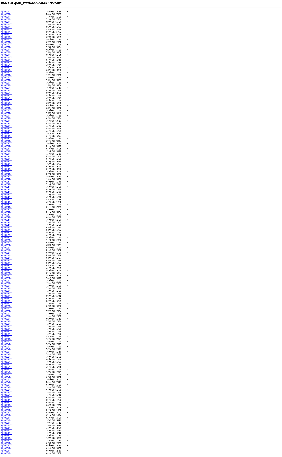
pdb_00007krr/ (6, 383)
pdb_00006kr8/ (6, 295)
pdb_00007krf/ (6, 364)
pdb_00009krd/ (6, 419)
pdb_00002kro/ (6, 99)
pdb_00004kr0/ (6, 175)
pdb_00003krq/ (6, 158)
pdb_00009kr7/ (6, 409)
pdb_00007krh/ (6, 368)
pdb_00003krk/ (6, 148)
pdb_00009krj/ (6, 429)
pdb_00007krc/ (6, 359)
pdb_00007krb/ (6, 358)
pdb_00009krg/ (6, 424)
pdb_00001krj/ (6, 38)
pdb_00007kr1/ (6, 341)
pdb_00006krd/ (6, 302)
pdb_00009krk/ (6, 430)
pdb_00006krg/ (6, 307)
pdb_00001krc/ (6, 29)
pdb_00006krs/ (6, 326)
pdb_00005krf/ (6, 252)
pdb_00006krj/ (6, 312)
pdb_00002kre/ (6, 82)
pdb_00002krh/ (6, 87)
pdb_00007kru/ (6, 387)
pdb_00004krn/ (6, 208)
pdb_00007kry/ (6, 394)
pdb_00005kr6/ (6, 237)
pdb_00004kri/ (6, 203)
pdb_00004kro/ (6, 209)
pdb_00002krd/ (6, 81)
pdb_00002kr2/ (6, 64)
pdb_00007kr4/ (6, 346)
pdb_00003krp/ (6, 156)
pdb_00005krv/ (6, 277)
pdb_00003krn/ (6, 153)
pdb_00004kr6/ (6, 184)
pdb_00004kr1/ (6, 176)
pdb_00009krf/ (6, 422)
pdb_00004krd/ (6, 194)
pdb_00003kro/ (6, 155)
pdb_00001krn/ (6, 43)
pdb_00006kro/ (6, 320)
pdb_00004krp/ (6, 211)
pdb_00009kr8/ (6, 411)
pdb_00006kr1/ (6, 283)
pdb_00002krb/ (6, 77)
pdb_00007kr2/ (6, 343)
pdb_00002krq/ (6, 102)
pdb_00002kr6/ (6, 71)
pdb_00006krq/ (6, 323)
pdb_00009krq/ (6, 440)
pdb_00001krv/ (6, 56)
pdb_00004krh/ (6, 201)
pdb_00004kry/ (6, 224)
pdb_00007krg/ (6, 366)
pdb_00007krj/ (6, 371)
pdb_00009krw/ (6, 450)
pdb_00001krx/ (6, 59)
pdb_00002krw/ (6, 112)
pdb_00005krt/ (6, 274)
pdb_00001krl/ (6, 39)
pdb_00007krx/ (6, 392)
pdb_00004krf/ (6, 198)
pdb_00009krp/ (6, 439)
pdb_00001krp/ (6, 46)
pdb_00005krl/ (6, 262)
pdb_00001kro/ (6, 44)
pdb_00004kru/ (6, 217)
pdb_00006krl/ (6, 315)
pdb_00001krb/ (6, 28)
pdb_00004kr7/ (6, 186)
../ (2, 10)
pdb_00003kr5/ (6, 127)
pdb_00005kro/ (6, 265)
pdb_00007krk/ (6, 373)
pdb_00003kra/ (6, 135)
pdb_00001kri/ (6, 36)
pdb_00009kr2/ (6, 401)
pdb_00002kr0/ (6, 61)
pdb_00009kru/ (6, 447)
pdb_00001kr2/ (6, 15)
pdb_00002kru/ (6, 109)
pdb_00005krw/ (6, 279)
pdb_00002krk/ (6, 92)
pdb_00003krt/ (6, 163)
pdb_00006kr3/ (6, 287)
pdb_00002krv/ (6, 110)
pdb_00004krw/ (6, 221)
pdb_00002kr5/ (6, 69)
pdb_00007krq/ (6, 381)
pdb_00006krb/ (6, 298)
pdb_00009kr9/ (6, 412)
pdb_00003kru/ (6, 165)
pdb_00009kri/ (6, 427)
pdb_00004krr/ (6, 213)
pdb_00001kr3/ (6, 16)
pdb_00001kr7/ (6, 23)
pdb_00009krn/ (6, 435)
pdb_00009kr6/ (6, 407)
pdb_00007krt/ (6, 386)
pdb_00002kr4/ (6, 67)
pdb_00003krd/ (6, 140)
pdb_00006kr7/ (6, 293)
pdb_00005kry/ (6, 280)
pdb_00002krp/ (6, 100)
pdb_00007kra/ (6, 356)
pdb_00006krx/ (6, 335)
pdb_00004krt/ (6, 216)
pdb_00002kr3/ (6, 66)
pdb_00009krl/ (6, 432)
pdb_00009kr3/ (6, 402)
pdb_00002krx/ (6, 114)
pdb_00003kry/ (6, 171)
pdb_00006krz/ (6, 338)
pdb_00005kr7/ (6, 239)
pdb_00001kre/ (6, 31)
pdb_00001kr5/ (6, 19)
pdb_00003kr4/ (6, 125)
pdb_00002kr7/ (6, 72)
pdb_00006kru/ (6, 330)
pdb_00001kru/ (6, 54)
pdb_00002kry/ (6, 115)
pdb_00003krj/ (6, 147)
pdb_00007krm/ (6, 374)
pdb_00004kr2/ (6, 178)
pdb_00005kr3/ (6, 232)
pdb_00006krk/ (6, 313)
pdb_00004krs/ (6, 214)
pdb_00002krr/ (6, 104)
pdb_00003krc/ (6, 138)
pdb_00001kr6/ (6, 21)
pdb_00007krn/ (6, 376)
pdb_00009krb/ (6, 416)
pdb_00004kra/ (6, 191)
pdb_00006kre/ (6, 303)
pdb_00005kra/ (6, 244)
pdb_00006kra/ (6, 297)
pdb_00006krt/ (6, 328)
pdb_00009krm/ (6, 434)
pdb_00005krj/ (6, 259)
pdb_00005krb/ (6, 246)
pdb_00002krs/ (6, 105)
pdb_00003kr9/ (6, 133)
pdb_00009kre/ (6, 420)
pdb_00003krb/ (6, 137)
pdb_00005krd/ (6, 249)
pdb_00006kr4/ (6, 288)
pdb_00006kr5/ (6, 290)
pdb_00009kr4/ (6, 404)
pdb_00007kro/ (6, 378)
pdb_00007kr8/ (6, 353)
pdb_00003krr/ (6, 160)
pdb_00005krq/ (6, 269)
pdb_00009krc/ (6, 417)
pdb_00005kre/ (6, 250)
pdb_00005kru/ (6, 275)
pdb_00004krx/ (6, 222)
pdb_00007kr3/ (6, 345)
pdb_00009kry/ (6, 452)
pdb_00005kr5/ (6, 236)
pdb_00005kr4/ (6, 234)
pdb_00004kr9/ (6, 189)
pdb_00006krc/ (6, 300)
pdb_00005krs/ (6, 272)
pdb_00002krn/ (6, 97)
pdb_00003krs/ (6, 161)
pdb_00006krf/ (6, 305)
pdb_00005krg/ (6, 254)
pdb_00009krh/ (6, 425)
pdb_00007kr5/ (6, 348)
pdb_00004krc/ (6, 193)
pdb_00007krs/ (6, 384)
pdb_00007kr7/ (6, 351)
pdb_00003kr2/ (6, 122)
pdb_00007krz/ (6, 396)
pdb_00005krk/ (6, 260)
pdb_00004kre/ (6, 196)
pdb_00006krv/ (6, 331)
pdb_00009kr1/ (6, 399)
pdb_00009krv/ (6, 449)
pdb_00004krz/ (6, 226)
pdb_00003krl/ (6, 150)
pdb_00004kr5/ (6, 183)
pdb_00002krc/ (6, 79)
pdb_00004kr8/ (6, 188)
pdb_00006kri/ (6, 310)
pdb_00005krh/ (6, 255)
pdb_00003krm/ (6, 151)
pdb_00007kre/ (6, 363)
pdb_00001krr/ (6, 49)
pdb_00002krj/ (6, 90)
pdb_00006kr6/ (6, 292)
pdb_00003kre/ (6, 142)
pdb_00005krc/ (6, 247)
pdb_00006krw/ (6, 333)
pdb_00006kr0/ (6, 282)
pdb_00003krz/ (6, 173)
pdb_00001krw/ (6, 57)
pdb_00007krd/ (6, 361)
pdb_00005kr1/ (6, 229)
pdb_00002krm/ (6, 95)
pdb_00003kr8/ (6, 132)
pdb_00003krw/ (6, 168)
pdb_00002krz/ (6, 117)
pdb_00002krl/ (6, 94)
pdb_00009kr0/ (6, 397)
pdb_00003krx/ (6, 170)
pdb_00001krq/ (6, 48)
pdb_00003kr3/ (6, 123)
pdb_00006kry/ (6, 336)
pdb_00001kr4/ (6, 18)
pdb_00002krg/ (6, 85)
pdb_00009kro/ (6, 437)
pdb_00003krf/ (6, 143)
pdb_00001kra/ (6, 26)
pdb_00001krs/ (6, 51)
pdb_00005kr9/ (6, 242)
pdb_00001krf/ (6, 33)
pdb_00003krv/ (6, 166)
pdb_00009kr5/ (6, 406)
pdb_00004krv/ (6, 219)
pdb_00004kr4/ (6, 181)
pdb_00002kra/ (6, 76)
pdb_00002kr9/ (6, 74)
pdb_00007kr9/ (6, 354)
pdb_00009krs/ (6, 444)
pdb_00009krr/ (6, 442)
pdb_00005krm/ (6, 264)
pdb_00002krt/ (6, 107)
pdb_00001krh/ (6, 34)
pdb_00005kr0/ (6, 227)
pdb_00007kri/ (6, 369)
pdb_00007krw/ (6, 391)
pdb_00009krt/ (6, 445)
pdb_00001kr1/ (6, 13)
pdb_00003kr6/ (6, 128)
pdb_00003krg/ (6, 145)
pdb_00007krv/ (6, 389)
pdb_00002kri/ (6, 89)
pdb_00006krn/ (6, 318)
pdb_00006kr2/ (6, 285)
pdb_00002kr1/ (6, 62)
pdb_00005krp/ (6, 267)
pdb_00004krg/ (6, 199)
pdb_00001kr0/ (6, 11)
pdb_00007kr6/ (6, 350)
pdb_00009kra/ (6, 414)
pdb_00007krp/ (6, 379)
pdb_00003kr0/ (6, 118)
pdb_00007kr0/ (6, 340)
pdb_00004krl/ (6, 204)
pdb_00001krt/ (6, 52)
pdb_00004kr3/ (6, 180)
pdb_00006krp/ (6, 321)
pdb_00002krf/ (6, 84)
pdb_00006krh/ (6, 308)
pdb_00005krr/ (6, 270)
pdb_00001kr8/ (6, 24)
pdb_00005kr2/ (6, 231)
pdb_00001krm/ (6, 41)
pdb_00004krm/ (6, 206)
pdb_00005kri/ (6, 257)
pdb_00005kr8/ (6, 241)
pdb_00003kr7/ (6, 130)
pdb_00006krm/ (6, 317)
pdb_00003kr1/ (6, 120)
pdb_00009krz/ (6, 453)
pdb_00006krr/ (6, 325)
